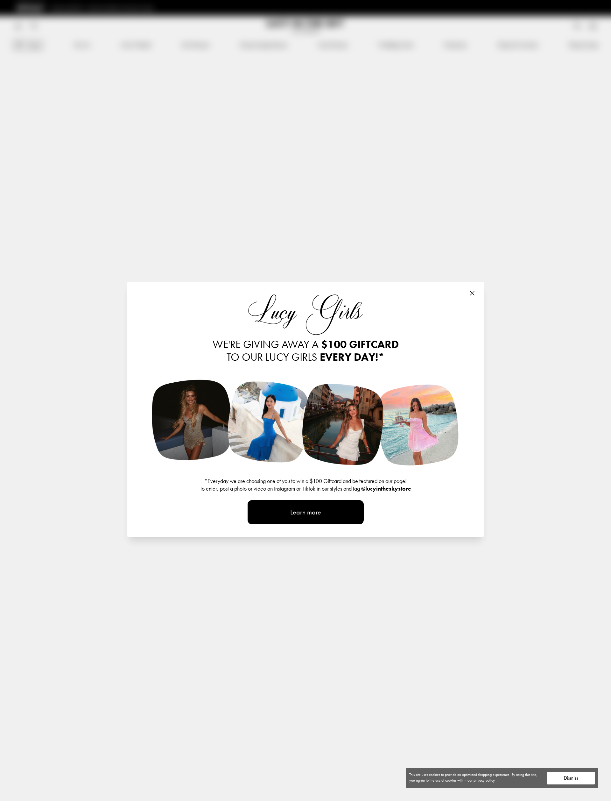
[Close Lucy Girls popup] (472, 293)
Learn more (305, 512)
